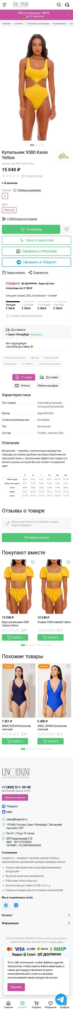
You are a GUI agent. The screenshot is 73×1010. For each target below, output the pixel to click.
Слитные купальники (49, 364)
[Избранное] (66, 229)
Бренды (35, 357)
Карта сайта (56, 942)
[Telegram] (6, 905)
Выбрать (17, 637)
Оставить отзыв (36, 537)
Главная (6, 23)
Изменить (37, 334)
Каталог (19, 23)
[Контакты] (67, 4)
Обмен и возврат (47, 385)
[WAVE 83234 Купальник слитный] (19, 690)
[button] (32, 145)
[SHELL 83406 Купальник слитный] (54, 690)
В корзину (34, 229)
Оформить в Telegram (39, 262)
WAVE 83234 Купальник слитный (16, 727)
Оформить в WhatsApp (39, 251)
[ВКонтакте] (16, 905)
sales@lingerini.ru (17, 819)
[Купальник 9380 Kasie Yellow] (36, 85)
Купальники (59, 23)
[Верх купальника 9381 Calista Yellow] (19, 586)
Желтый (9, 210)
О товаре (26, 377)
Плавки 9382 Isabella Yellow (54, 622)
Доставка (52, 377)
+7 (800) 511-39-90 (16, 787)
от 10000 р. (27, 364)
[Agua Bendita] (63, 155)
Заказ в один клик (40, 240)
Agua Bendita (51, 357)
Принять (16, 987)
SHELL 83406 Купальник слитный (52, 727)
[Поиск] (59, 4)
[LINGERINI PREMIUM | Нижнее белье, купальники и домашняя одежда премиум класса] (18, 4)
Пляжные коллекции (38, 23)
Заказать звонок (15, 797)
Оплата (25, 385)
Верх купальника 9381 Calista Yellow (15, 624)
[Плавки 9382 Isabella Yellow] (54, 586)
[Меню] (4, 4)
